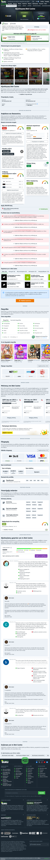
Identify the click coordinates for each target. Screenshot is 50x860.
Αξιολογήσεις (35, 3)
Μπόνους (15, 3)
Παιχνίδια (10, 3)
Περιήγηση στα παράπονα (38, 141)
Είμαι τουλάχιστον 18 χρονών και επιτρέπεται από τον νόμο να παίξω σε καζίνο (23, 796)
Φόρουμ (29, 3)
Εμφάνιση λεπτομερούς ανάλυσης (13, 133)
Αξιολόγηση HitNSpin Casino (22, 755)
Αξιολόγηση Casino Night (7, 755)
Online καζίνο (4, 3)
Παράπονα (24, 3)
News (45, 3)
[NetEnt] (13, 372)
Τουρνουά (41, 3)
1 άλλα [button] (39, 504)
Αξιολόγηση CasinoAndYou (38, 755)
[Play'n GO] (30, 372)
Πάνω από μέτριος (24, 19)
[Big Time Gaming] (42, 372)
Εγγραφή (41, 793)
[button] (5, 24)
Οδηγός (19, 3)
